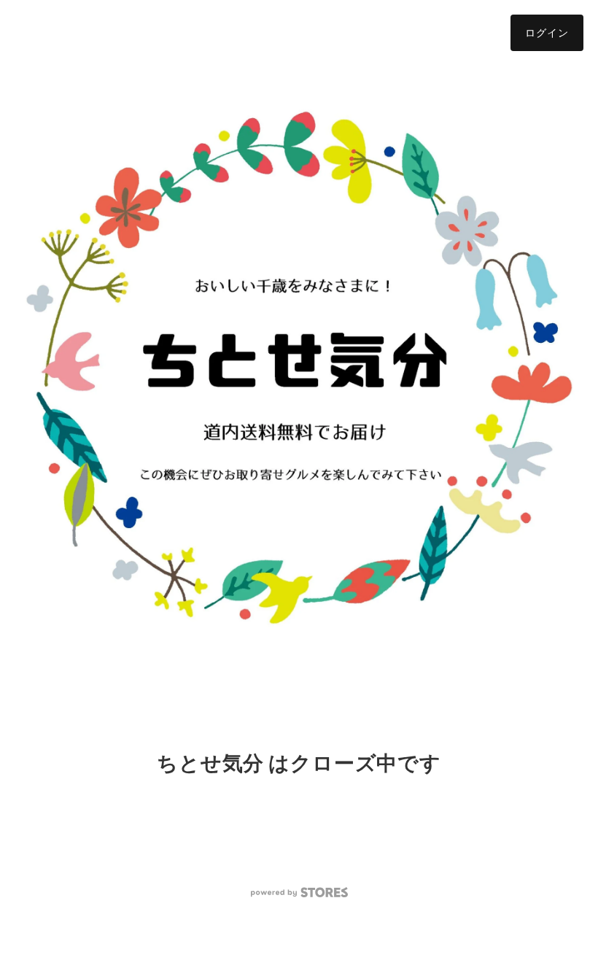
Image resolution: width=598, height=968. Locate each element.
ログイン (547, 32)
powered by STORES (299, 892)
